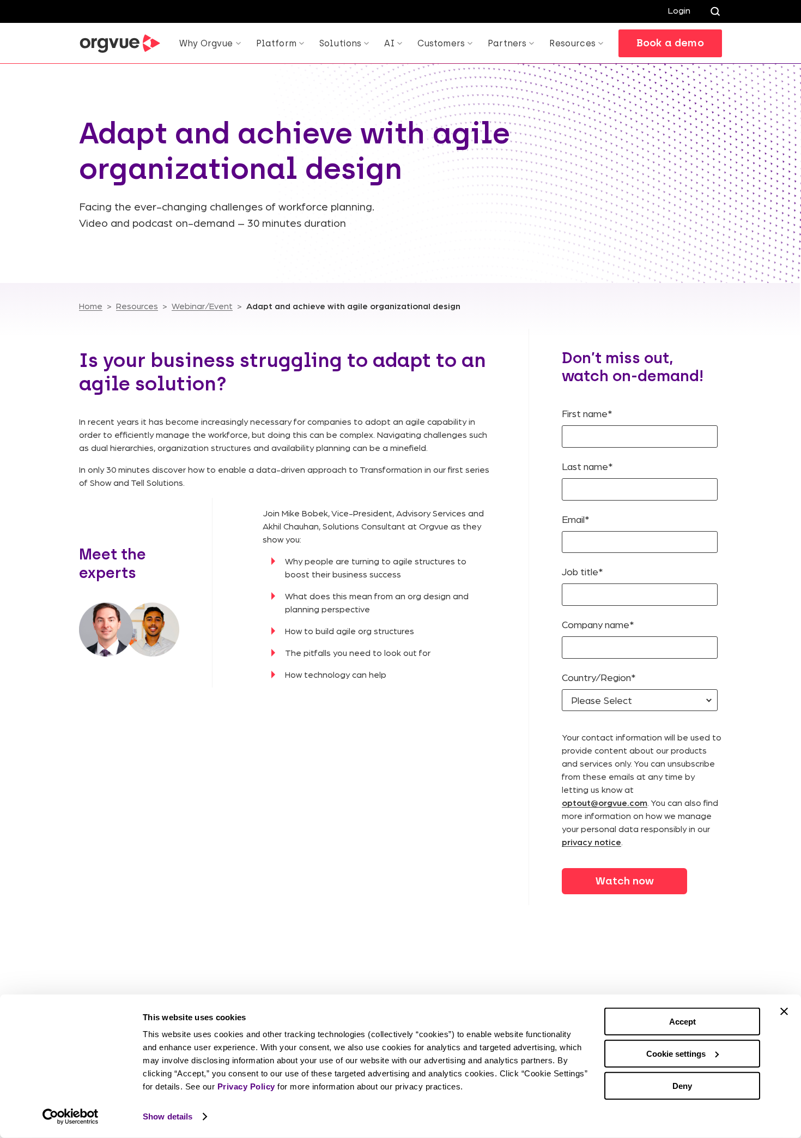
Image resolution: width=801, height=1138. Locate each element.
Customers (441, 43)
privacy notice (591, 841)
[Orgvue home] (120, 43)
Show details (167, 1116)
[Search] (715, 11)
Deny (682, 1085)
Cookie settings (676, 1053)
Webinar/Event (202, 305)
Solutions (340, 43)
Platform (276, 43)
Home (90, 305)
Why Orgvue (206, 43)
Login (679, 10)
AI (389, 43)
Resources (572, 43)
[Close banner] (784, 1011)
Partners (507, 43)
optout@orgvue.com (604, 802)
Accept (682, 1021)
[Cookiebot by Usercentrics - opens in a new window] (70, 1117)
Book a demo (670, 43)
